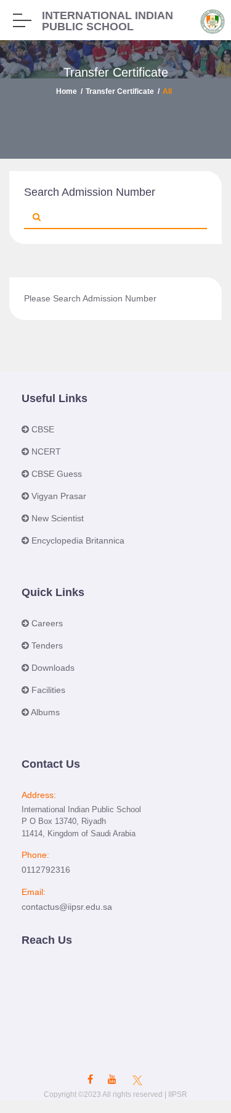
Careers (46, 623)
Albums (44, 712)
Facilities (47, 690)
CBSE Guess (56, 474)
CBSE (42, 429)
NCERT (46, 451)
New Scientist (57, 518)
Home (66, 91)
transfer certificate (120, 91)
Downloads (52, 668)
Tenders (46, 645)
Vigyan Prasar (58, 496)
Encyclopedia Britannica (77, 540)
